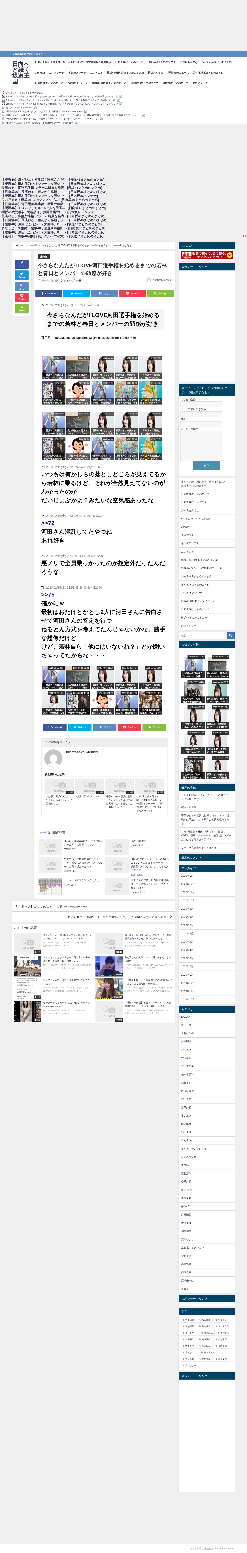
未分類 (43, 256)
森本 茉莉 (186, 1190)
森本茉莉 (186, 1198)
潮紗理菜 (186, 1231)
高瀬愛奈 (186, 1272)
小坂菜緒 (186, 1115)
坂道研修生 (187, 1091)
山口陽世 (186, 1124)
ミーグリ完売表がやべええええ (199, 847)
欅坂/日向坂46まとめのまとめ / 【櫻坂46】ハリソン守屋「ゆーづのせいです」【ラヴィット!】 (52, 119)
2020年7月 (187, 925)
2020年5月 (187, 941)
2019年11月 (188, 991)
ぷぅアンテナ (56, 72)
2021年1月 (187, 875)
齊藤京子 (186, 1289)
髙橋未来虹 (187, 1280)
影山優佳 (186, 1132)
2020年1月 (187, 974)
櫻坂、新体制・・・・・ (195, 807)
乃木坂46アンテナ (77, 83)
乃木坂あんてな (189, 62)
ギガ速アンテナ (77, 72)
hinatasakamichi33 (162, 280)
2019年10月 (188, 999)
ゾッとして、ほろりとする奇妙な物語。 (25, 93)
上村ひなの (187, 1033)
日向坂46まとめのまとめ (129, 62)
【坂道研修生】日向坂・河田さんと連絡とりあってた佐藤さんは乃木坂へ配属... (116, 916)
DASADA (186, 1017)
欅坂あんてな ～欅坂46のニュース (168, 72)
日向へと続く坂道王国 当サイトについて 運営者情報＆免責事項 (73, 62)
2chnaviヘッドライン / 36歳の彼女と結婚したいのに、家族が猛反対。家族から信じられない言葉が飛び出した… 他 (62, 96)
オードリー (187, 1025)
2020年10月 (188, 900)
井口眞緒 (186, 1058)
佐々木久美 (187, 1066)
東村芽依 (186, 1173)
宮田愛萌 (186, 1099)
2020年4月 (187, 950)
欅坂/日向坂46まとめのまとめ (109, 83)
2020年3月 (187, 958)
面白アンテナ (200, 83)
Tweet (22, 277)
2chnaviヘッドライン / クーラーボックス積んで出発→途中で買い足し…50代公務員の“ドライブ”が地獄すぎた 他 (60, 100)
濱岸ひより (187, 1239)
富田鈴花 (186, 1107)
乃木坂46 (186, 1049)
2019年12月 (188, 983)
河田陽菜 (186, 1214)
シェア (22, 266)
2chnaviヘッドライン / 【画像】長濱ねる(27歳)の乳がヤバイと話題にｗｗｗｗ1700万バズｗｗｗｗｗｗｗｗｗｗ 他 (62, 104)
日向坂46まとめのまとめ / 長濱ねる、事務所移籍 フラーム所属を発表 (39, 123)
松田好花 (186, 1181)
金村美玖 (186, 1256)
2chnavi (40, 72)
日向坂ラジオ (188, 1157)
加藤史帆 (186, 1082)
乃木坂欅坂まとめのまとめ (208, 72)
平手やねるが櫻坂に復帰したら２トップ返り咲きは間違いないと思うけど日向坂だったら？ (206, 819)
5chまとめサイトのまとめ (217, 62)
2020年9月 (187, 908)
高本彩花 (186, 1264)
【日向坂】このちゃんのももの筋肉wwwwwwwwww (53, 906)
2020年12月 (188, 884)
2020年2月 (187, 966)
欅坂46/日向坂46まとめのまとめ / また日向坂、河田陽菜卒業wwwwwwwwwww (44, 111)
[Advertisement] (108, 25)
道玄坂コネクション (192, 1247)
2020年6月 (187, 933)
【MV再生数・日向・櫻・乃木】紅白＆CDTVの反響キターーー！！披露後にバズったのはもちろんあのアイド (206, 835)
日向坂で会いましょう (193, 1148)
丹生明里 (186, 1041)
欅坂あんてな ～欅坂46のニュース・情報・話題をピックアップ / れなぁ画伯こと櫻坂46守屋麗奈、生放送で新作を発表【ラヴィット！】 (73, 115)
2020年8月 (187, 917)
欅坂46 (185, 1206)
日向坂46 (186, 1140)
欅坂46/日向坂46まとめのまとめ (125, 72)
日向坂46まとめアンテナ (162, 62)
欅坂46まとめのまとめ (175, 83)
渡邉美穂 (186, 1223)
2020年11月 (188, 892)
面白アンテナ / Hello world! (19, 108)
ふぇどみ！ (96, 72)
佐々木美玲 (187, 1074)
